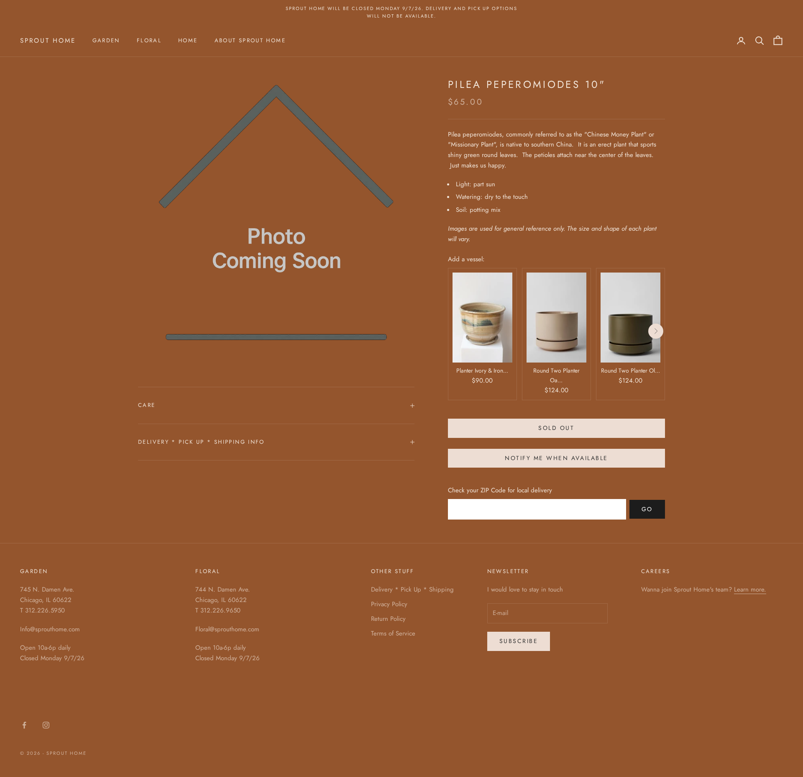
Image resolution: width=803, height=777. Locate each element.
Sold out (556, 428)
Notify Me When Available (556, 458)
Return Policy (388, 618)
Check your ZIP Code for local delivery (500, 490)
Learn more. (750, 589)
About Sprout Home (250, 40)
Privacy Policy (389, 604)
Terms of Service (393, 633)
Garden (106, 40)
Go (647, 509)
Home (188, 40)
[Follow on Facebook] (24, 725)
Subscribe (518, 641)
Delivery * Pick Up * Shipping (412, 589)
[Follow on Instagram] (46, 725)
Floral (149, 40)
